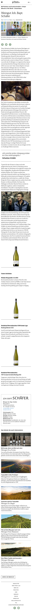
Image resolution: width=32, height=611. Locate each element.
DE (28, 2)
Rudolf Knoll (6, 19)
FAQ (16, 602)
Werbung (16, 594)
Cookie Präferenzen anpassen (16, 604)
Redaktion (16, 590)
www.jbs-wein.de (7, 409)
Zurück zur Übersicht (8, 577)
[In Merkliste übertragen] (10, 44)
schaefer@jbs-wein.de (8, 408)
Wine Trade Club (16, 585)
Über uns (16, 587)
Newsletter (16, 583)
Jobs (16, 592)
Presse (16, 596)
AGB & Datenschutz (16, 600)
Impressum (16, 598)
